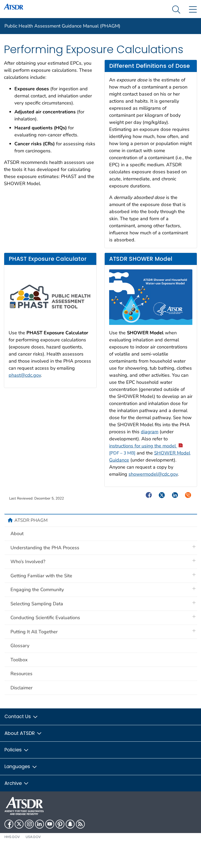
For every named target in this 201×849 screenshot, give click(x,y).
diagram (149, 432)
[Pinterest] (59, 824)
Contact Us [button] (18, 716)
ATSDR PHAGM (31, 520)
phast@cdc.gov (25, 375)
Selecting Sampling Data (36, 604)
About (17, 533)
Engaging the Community (37, 589)
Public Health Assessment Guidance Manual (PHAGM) (62, 26)
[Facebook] (8, 824)
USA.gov (33, 836)
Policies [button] (13, 749)
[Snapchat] (70, 824)
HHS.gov (12, 836)
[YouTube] (49, 824)
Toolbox (18, 660)
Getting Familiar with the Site (41, 576)
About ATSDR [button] (20, 733)
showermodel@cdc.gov (153, 474)
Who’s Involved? (27, 561)
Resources (21, 673)
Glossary (19, 645)
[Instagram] (29, 824)
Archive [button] (13, 783)
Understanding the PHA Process (44, 548)
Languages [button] (17, 766)
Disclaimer (21, 688)
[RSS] (80, 824)
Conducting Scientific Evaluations (45, 617)
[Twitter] (19, 824)
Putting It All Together (34, 632)
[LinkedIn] (39, 824)
